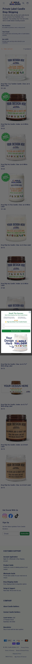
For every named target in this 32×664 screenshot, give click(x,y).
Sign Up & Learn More (16, 331)
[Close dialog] (30, 312)
